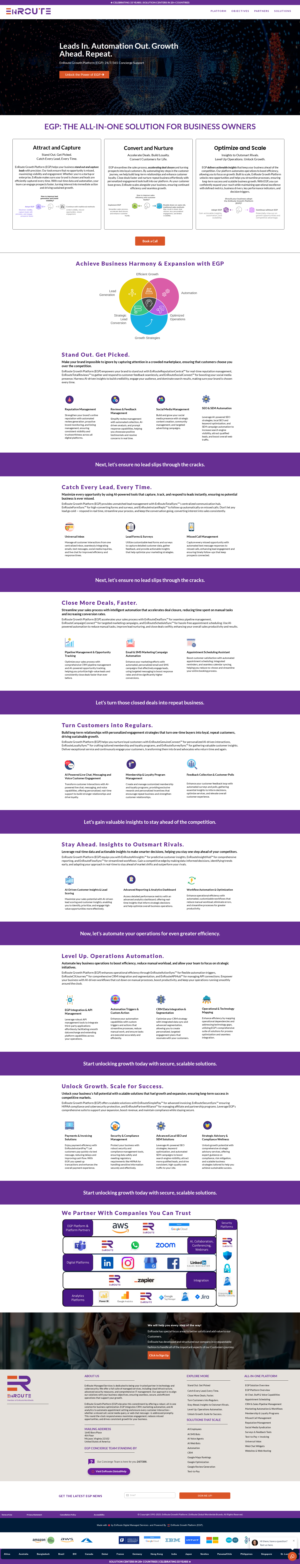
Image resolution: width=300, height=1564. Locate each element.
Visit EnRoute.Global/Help (111, 1471)
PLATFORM (218, 10)
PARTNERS (261, 10)
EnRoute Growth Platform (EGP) (187, 1525)
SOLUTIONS (282, 10)
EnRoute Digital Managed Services (131, 1525)
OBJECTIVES (240, 10)
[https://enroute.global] (28, 11)
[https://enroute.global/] (44, 1386)
